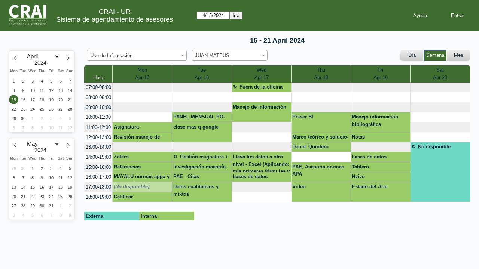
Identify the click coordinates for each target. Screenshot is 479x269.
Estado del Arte (369, 186)
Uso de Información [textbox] (111, 55)
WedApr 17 (261, 73)
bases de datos (369, 157)
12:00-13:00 (98, 137)
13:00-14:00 (98, 147)
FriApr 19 (380, 73)
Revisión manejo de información (137, 138)
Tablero (360, 167)
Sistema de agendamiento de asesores (114, 19)
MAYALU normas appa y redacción (142, 178)
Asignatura (126, 127)
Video (299, 186)
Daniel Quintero (310, 146)
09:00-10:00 (98, 107)
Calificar (123, 197)
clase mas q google (196, 127)
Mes (458, 55)
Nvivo (358, 176)
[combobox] (137, 55)
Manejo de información (259, 107)
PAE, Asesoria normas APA (318, 170)
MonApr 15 (142, 73)
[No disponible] (131, 186)
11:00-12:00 (98, 127)
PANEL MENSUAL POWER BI (199, 118)
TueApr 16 (202, 73)
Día (412, 55)
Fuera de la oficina (261, 87)
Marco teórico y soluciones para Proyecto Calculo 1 (320, 138)
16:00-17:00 (98, 177)
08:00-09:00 (98, 97)
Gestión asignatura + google (200, 158)
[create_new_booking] (142, 88)
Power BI (302, 117)
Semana (435, 55)
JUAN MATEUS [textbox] (212, 55)
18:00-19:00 (98, 197)
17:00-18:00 (98, 187)
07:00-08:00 (98, 87)
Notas (358, 137)
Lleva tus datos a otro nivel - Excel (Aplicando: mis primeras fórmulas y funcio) (261, 163)
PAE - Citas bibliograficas (189, 178)
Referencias (127, 167)
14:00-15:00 (98, 157)
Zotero (121, 157)
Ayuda (420, 15)
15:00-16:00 (98, 167)
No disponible (434, 146)
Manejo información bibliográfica (375, 120)
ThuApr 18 (321, 73)
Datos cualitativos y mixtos (196, 190)
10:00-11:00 (98, 117)
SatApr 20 (440, 73)
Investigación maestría (199, 167)
